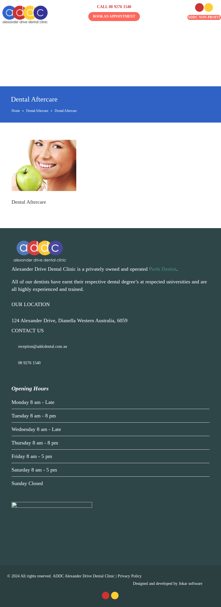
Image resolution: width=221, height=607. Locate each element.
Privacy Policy (130, 576)
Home (16, 111)
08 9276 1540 (120, 7)
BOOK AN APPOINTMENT (114, 16)
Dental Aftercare (37, 111)
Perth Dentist (162, 269)
